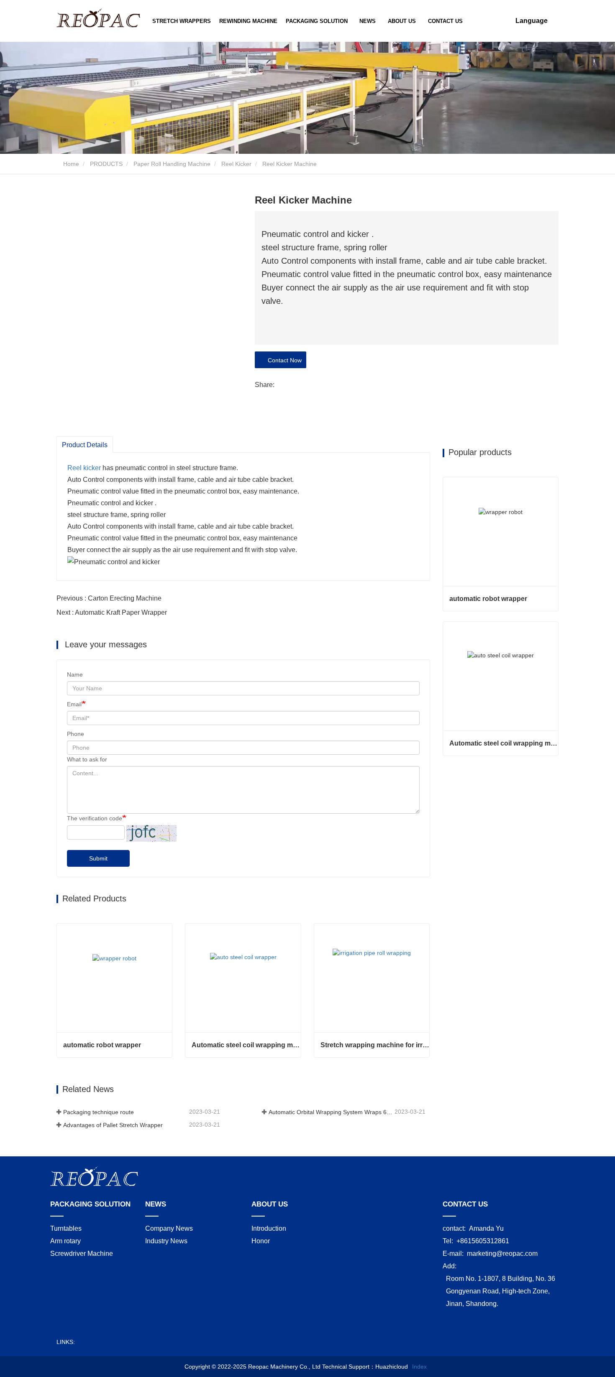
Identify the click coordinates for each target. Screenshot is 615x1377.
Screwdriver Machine (81, 1253)
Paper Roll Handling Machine (171, 163)
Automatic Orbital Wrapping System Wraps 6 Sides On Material (331, 1112)
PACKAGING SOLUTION (90, 1204)
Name (75, 674)
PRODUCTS (106, 163)
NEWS (155, 1204)
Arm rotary (65, 1241)
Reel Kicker (236, 163)
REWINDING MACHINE (248, 21)
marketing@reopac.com (502, 1253)
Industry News (166, 1241)
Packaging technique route (98, 1112)
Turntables (66, 1228)
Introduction (268, 1228)
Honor (260, 1241)
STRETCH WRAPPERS (181, 21)
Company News (169, 1228)
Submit (98, 858)
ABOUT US (269, 1204)
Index (419, 1366)
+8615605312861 (482, 1241)
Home (70, 163)
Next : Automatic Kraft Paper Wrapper (111, 612)
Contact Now (283, 360)
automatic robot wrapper (102, 1045)
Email (74, 704)
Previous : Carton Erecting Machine (108, 598)
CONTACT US (445, 21)
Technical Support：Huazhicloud (365, 1366)
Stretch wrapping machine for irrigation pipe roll (374, 1045)
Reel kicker (84, 467)
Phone (75, 733)
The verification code (94, 818)
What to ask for (87, 759)
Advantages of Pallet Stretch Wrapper (113, 1125)
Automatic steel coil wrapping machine (246, 1045)
